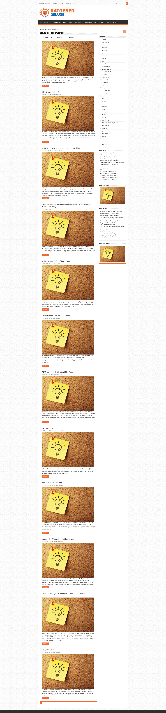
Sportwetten (105, 133)
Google (103, 85)
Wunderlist (103, 179)
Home (74, 3)
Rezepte (104, 117)
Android (104, 39)
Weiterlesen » (45, 85)
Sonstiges (101, 22)
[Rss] (113, 3)
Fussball (104, 63)
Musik (103, 109)
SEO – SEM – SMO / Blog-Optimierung (111, 122)
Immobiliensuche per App (52, 483)
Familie (64, 22)
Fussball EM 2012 (106, 66)
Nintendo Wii (105, 112)
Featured (104, 55)
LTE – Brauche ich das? (50, 92)
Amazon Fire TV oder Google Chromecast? (58, 539)
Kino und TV (105, 96)
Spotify (102, 171)
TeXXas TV (102, 173)
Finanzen (70, 22)
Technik (109, 22)
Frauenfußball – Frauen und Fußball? (56, 316)
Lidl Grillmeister (48, 650)
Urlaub (115, 22)
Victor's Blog (103, 175)
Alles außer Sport (104, 157)
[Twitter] (116, 3)
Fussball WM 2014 (106, 71)
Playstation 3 (105, 114)
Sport (95, 22)
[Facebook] (114, 3)
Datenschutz (69, 3)
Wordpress (104, 144)
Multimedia (104, 106)
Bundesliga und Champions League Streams (111, 159)
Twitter (103, 139)
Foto (103, 61)
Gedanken (104, 74)
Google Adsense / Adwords (109, 88)
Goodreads (103, 162)
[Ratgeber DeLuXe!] (58, 12)
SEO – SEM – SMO (106, 120)
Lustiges (104, 101)
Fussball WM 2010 (106, 69)
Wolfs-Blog (103, 177)
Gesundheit (78, 22)
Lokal (103, 98)
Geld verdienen (105, 77)
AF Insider (102, 153)
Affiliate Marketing (104, 155)
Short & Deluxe (105, 125)
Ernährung (57, 22)
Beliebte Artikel (105, 42)
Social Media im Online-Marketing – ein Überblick (61, 148)
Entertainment (48, 22)
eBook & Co (105, 47)
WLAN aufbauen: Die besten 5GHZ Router (58, 372)
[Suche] (127, 3)
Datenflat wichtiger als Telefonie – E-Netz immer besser (63, 593)
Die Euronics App (48, 428)
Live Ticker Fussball (105, 168)
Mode (103, 104)
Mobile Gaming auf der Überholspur (56, 261)
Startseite (55, 3)
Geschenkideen (106, 80)
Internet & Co (105, 93)
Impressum (61, 3)
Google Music (103, 164)
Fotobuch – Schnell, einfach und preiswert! (58, 37)
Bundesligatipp (105, 45)
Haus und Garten (87, 22)
